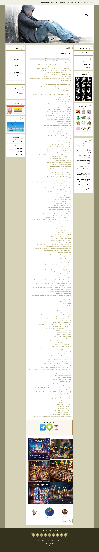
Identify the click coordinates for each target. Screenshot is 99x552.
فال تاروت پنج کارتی (18, 62)
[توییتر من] (45, 535)
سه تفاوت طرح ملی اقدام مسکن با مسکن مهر (62, 401)
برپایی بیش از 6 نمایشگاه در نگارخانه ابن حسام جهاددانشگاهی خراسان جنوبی (55, 145)
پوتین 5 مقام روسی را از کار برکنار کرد (63, 377)
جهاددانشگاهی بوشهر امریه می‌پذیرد (63, 143)
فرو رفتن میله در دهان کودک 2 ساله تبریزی (62, 234)
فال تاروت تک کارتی (18, 53)
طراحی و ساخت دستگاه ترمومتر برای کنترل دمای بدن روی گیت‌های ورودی (56, 70)
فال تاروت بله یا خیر (18, 79)
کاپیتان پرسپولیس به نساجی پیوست (63, 293)
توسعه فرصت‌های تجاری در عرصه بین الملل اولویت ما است (59, 148)
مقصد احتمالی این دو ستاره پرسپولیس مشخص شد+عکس (59, 66)
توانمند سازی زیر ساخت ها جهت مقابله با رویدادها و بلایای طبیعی (58, 217)
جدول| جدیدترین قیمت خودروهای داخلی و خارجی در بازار (59, 156)
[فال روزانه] (39, 449)
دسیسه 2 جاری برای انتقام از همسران (63, 307)
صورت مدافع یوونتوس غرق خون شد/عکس (62, 117)
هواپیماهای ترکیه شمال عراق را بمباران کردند (61, 137)
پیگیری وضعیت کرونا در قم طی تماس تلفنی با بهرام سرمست (59, 72)
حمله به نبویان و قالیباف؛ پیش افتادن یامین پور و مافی (60, 147)
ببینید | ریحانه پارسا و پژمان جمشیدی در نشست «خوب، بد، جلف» (57, 188)
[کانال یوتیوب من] (37, 535)
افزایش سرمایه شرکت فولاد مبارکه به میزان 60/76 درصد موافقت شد (56, 338)
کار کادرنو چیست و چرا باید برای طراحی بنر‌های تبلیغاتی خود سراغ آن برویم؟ (55, 367)
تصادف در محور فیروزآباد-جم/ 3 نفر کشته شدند (61, 240)
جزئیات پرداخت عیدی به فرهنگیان (64, 197)
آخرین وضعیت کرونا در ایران (65, 139)
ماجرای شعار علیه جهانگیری (65, 313)
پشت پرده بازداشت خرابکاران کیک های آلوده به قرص (60, 236)
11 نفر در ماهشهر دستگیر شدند (64, 242)
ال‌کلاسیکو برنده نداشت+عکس (64, 408)
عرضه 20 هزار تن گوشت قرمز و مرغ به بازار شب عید (60, 158)
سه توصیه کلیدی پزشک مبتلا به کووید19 (62, 92)
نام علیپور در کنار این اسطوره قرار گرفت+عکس (61, 141)
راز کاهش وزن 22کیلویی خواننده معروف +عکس (61, 406)
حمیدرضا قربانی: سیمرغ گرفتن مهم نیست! (62, 174)
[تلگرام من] (61, 535)
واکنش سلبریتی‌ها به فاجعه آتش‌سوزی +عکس (61, 344)
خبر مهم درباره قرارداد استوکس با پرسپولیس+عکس (60, 209)
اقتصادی (56, 59)
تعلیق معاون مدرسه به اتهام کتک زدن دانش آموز (61, 201)
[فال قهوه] (61, 471)
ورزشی (60, 59)
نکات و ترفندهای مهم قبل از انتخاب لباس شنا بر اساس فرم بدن (58, 395)
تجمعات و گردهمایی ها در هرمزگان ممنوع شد (61, 113)
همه (67, 59)
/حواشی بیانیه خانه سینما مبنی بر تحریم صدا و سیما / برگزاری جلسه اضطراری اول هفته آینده (52, 287)
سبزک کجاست (87, 64)
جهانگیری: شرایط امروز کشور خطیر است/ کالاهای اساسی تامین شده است (56, 100)
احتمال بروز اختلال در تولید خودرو (64, 231)
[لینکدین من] (33, 535)
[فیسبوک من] (57, 535)
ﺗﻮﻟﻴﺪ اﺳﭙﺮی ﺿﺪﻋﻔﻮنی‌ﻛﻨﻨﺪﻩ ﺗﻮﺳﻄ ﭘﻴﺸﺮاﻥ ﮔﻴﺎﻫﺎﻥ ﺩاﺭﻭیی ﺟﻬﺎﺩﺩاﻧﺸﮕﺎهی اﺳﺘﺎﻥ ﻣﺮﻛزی (53, 68)
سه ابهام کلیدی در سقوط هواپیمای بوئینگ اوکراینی (60, 340)
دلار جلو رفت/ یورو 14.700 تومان (64, 299)
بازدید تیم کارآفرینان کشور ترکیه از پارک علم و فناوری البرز (59, 354)
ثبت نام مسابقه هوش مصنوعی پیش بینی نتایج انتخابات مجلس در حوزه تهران (55, 180)
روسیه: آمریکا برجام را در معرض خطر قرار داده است (60, 133)
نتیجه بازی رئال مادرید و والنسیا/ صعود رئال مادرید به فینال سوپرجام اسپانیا (55, 324)
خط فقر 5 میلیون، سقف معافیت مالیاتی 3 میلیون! (61, 365)
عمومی (63, 521)
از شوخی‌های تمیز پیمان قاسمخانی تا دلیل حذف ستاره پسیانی (58, 186)
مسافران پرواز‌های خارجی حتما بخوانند (63, 90)
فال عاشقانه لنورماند (18, 145)
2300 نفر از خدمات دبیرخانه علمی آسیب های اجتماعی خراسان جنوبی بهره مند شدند (54, 178)
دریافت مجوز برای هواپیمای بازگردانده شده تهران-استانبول (58, 119)
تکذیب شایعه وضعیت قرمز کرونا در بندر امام (62, 88)
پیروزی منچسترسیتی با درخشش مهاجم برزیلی (61, 346)
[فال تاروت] (61, 449)
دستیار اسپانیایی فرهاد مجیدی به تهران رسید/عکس (60, 291)
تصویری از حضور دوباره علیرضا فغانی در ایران (61, 223)
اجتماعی (52, 59)
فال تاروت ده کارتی (18, 72)
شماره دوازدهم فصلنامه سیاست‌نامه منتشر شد (61, 389)
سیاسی (64, 59)
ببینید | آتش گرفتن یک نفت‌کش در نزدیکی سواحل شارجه (59, 221)
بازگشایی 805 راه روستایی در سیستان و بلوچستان (61, 289)
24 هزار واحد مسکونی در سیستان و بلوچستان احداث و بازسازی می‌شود (56, 264)
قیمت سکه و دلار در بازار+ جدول (64, 334)
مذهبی (41, 59)
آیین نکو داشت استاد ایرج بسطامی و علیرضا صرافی (60, 352)
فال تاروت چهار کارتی (18, 59)
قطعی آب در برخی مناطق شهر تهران (64, 123)
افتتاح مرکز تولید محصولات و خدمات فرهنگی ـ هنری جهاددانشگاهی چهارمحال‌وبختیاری (53, 248)
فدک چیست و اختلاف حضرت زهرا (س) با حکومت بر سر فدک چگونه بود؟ (56, 315)
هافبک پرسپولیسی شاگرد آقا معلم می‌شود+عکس (60, 350)
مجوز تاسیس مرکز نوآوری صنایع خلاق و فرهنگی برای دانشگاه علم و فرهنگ (55, 318)
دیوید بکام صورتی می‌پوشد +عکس (63, 203)
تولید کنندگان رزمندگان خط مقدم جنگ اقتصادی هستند (59, 359)
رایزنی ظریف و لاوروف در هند (65, 303)
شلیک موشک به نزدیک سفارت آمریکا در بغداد (61, 311)
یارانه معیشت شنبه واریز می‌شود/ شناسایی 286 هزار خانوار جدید (57, 125)
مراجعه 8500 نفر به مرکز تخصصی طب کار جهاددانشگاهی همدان (58, 356)
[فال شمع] (39, 471)
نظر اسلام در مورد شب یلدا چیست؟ (63, 412)
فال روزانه (73, 2)
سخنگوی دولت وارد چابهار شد (64, 277)
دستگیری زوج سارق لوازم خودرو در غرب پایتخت (61, 199)
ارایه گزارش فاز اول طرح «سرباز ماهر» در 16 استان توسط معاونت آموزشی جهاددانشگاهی (53, 213)
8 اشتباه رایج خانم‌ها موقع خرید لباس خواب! (62, 397)
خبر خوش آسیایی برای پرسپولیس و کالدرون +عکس (60, 383)
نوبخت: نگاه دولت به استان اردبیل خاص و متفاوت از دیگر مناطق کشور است (55, 363)
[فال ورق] (39, 493)
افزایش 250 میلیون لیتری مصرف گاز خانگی (62, 272)
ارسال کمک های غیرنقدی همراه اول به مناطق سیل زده (60, 254)
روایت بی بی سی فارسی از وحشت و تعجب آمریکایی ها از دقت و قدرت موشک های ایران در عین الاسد (51, 279)
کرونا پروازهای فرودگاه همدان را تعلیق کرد (62, 127)
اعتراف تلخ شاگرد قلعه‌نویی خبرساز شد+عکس (61, 281)
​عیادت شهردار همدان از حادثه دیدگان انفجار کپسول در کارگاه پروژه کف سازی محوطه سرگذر (52, 219)
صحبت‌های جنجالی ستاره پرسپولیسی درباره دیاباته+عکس (59, 176)
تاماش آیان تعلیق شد (66, 256)
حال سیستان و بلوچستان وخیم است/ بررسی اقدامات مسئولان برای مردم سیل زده (54, 244)
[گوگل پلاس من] (41, 535)
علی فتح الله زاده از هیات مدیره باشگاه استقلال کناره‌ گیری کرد (58, 385)
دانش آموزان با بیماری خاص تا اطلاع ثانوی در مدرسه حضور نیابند (57, 111)
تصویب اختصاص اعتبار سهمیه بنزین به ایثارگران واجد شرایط (58, 191)
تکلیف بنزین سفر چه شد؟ (65, 260)
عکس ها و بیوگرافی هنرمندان (16, 155)
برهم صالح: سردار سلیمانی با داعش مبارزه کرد (61, 274)
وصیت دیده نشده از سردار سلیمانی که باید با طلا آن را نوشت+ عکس (57, 246)
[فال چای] (61, 493)
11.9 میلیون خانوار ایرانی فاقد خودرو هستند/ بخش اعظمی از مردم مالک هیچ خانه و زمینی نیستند (51, 295)
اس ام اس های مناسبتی (64, 2)
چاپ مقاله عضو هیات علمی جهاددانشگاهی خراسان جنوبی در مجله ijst (57, 109)
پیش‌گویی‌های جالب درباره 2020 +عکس (63, 375)
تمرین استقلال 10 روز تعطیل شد (64, 62)
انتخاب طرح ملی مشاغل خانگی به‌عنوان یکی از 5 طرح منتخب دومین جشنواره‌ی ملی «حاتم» (53, 215)
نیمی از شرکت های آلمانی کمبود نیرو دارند (62, 195)
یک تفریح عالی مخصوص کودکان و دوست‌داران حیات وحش (59, 268)
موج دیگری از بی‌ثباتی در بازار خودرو (63, 330)
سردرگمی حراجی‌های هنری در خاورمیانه (62, 205)
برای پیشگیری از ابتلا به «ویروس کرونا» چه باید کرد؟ (60, 166)
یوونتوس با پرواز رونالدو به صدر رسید (63, 410)
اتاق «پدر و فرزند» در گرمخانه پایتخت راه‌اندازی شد (60, 172)
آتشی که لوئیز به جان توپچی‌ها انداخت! (63, 258)
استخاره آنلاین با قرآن (85, 53)
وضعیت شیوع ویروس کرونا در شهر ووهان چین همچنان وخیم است (57, 184)
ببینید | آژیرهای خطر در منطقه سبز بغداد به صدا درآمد (59, 326)
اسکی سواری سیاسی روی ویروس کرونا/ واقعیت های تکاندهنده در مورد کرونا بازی (54, 64)
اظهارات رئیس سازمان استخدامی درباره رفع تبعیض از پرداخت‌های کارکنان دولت (54, 154)
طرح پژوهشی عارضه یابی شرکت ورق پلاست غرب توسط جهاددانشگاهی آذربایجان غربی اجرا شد (51, 283)
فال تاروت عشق (19, 75)
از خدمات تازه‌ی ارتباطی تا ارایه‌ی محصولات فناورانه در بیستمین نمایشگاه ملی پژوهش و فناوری (52, 416)
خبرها (87, 14)
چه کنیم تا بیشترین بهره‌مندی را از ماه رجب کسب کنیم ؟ (59, 104)
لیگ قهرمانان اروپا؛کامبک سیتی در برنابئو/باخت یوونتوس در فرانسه (57, 115)
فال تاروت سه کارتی (18, 56)
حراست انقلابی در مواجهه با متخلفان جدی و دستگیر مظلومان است (57, 250)
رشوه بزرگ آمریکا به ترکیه (65, 381)
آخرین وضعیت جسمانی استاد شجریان (63, 102)
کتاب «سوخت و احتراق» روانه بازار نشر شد (62, 320)
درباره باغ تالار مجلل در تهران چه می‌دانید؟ (62, 336)
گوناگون (45, 59)
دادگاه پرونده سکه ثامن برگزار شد (63, 342)
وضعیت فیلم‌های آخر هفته (65, 106)
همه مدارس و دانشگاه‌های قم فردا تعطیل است (61, 164)
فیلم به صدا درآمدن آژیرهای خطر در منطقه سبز (61, 322)
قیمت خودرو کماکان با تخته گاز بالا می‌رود (62, 190)
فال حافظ (86, 2)
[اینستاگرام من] (53, 535)
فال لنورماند (19, 148)
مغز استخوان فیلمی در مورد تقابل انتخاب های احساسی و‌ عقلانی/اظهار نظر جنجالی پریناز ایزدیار (52, 182)
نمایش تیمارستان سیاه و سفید (64, 252)
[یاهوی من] (65, 535)
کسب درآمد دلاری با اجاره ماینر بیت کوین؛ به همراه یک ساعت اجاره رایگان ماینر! (54, 86)
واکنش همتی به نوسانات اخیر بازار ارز (63, 121)
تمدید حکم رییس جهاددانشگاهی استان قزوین (61, 107)
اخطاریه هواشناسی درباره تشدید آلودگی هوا (62, 404)
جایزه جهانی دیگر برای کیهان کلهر (64, 276)
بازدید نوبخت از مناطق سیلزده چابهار (63, 266)
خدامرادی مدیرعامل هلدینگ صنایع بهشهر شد (61, 403)
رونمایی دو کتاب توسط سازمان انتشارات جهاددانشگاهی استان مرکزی (57, 285)
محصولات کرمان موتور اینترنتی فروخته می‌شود (61, 238)
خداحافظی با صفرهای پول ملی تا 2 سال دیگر (62, 160)
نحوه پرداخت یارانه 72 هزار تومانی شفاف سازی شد (60, 229)
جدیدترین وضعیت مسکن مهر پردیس (63, 193)
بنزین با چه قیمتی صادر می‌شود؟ (64, 301)
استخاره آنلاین (54, 2)
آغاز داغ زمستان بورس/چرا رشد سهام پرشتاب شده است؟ (59, 393)
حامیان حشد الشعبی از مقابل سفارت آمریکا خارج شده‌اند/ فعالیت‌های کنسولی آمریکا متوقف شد (51, 348)
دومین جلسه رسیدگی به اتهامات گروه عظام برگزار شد (60, 129)
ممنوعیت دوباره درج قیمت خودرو (64, 82)
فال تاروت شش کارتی (17, 66)
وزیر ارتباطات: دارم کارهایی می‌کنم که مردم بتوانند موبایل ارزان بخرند (56, 361)
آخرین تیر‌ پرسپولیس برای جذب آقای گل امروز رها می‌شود (59, 317)
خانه (91, 2)
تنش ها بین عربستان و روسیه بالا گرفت (63, 152)
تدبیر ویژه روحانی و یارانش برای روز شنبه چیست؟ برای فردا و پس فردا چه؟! (55, 131)
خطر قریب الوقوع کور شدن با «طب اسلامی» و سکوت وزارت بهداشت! (57, 270)
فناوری (49, 59)
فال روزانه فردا (19, 151)
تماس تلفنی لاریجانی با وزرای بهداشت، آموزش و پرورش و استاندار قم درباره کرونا (54, 150)
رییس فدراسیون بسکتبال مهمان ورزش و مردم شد (60, 414)
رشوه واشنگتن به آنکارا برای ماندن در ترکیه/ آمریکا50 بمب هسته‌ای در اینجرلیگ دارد (53, 391)
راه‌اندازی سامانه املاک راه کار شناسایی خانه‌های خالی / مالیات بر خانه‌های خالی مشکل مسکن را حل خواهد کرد (49, 370)
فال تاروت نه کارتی (18, 69)
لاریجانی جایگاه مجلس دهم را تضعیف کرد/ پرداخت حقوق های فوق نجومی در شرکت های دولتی (52, 387)
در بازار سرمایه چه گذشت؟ (65, 227)
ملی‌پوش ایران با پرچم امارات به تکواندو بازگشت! (61, 170)
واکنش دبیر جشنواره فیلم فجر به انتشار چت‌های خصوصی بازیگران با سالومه (55, 61)
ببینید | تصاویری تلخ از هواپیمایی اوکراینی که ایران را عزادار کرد (58, 328)
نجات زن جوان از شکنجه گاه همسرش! (63, 373)
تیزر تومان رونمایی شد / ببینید (64, 211)
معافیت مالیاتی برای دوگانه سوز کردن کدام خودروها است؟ (59, 162)
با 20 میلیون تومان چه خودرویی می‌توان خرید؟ (61, 399)
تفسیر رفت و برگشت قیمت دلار (64, 262)
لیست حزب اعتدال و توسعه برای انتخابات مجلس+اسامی (59, 135)
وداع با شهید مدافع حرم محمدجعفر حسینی (62, 358)
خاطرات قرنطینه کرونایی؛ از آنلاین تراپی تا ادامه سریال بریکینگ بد (57, 76)
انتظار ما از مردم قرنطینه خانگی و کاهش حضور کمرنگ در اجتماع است (57, 74)
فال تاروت (80, 2)
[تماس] (49, 535)
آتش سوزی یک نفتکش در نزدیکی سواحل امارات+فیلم (59, 207)
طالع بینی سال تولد (86, 133)
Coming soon (20, 93)
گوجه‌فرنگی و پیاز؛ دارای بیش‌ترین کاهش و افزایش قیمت (59, 232)
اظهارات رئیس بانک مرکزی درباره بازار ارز (62, 332)
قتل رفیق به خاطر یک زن (66, 305)
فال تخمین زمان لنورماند (17, 142)
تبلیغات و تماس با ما (45, 2)
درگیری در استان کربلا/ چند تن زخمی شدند (62, 379)
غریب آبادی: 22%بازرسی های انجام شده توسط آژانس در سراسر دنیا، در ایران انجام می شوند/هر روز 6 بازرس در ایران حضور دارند (50, 79)
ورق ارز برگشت (68, 297)
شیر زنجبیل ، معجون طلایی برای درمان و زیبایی (61, 309)
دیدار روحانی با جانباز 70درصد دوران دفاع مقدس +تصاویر (59, 168)
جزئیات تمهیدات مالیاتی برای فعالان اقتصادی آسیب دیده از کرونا (58, 84)
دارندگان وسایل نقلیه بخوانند (65, 225)
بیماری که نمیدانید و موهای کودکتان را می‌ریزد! (61, 98)
